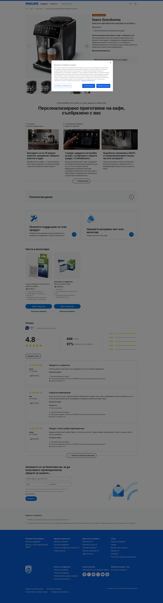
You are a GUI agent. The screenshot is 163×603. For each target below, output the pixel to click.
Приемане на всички (103, 86)
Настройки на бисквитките (63, 86)
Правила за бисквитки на (87, 81)
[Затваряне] (110, 62)
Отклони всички (88, 86)
